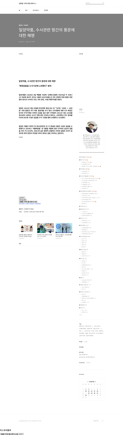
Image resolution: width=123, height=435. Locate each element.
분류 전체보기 (84, 157)
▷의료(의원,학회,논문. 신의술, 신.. (90, 197)
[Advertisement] (45, 66)
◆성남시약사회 (97, 410)
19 (91, 393)
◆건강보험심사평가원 (99, 372)
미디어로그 (36, 10)
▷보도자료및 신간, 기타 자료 (88, 231)
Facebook (82, 362)
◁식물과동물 (85, 296)
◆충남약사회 (97, 405)
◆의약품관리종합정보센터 (99, 377)
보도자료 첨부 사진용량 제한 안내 (86, 357)
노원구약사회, (82, 335)
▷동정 (83, 247)
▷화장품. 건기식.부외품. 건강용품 (90, 166)
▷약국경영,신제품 (86, 186)
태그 (26, 10)
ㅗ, (82, 331)
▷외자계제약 (85, 164)
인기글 (85, 341)
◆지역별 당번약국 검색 (98, 361)
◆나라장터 (96, 415)
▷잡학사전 (84, 312)
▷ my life (84, 211)
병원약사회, (89, 328)
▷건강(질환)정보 (86, 227)
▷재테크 (84, 254)
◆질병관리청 (97, 370)
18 (88, 393)
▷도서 (83, 263)
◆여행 (81, 277)
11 (88, 391)
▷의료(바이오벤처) (86, 215)
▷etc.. (84, 310)
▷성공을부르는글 (86, 265)
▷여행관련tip (85, 282)
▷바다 (83, 294)
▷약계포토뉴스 (85, 220)
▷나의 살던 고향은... (87, 269)
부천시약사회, (97, 326)
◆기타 (82, 308)
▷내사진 (84, 261)
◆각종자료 (83, 305)
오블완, (86, 333)
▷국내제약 (85, 162)
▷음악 (83, 267)
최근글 (80, 341)
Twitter (88, 362)
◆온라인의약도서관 (98, 380)
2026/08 (91, 381)
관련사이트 (96, 421)
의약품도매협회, (82, 328)
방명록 (46, 10)
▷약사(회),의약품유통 (87, 213)
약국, (80, 331)
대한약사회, (81, 326)
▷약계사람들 (85, 182)
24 (86, 395)
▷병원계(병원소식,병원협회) (89, 193)
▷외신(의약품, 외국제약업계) (89, 180)
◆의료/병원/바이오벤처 (87, 191)
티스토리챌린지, (100, 333)
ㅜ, (92, 326)
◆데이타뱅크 (83, 225)
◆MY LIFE (83, 258)
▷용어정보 (84, 229)
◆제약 (82, 160)
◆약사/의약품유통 (85, 176)
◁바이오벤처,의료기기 (88, 201)
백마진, (96, 331)
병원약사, (101, 331)
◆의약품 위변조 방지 (98, 383)
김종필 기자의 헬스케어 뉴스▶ (28, 3)
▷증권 (83, 252)
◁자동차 (84, 271)
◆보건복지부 (97, 364)
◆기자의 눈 (83, 206)
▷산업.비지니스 (85, 256)
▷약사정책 (84, 188)
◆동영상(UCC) (84, 209)
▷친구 (83, 289)
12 (91, 391)
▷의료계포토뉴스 (86, 222)
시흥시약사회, (87, 331)
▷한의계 (84, 203)
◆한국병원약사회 (98, 399)
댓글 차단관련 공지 (83, 354)
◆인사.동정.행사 (84, 236)
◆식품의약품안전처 (98, 367)
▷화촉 (83, 243)
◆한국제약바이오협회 (99, 389)
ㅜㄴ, (101, 328)
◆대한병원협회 (97, 397)
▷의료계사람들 (86, 199)
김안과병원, (81, 333)
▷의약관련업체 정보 (87, 233)
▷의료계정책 (85, 171)
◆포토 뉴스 (83, 218)
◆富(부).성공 (83, 249)
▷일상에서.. (84, 275)
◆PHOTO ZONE (84, 292)
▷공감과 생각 (85, 273)
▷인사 (84, 239)
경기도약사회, (92, 333)
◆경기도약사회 (97, 402)
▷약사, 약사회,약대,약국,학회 (90, 178)
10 (86, 391)
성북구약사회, (88, 326)
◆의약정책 (83, 169)
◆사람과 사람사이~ (84, 285)
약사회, (92, 331)
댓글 (20, 243)
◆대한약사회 (97, 391)
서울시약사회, (96, 328)
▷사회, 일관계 (85, 287)
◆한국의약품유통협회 (99, 386)
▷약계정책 (85, 173)
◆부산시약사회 (97, 413)
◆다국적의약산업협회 (99, 394)
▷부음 (84, 241)
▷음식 (83, 300)
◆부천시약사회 (97, 407)
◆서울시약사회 (97, 418)
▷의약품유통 (85, 184)
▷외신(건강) (85, 195)
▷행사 (83, 245)
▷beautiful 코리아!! (86, 280)
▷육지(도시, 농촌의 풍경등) (88, 298)
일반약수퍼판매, (89, 335)
